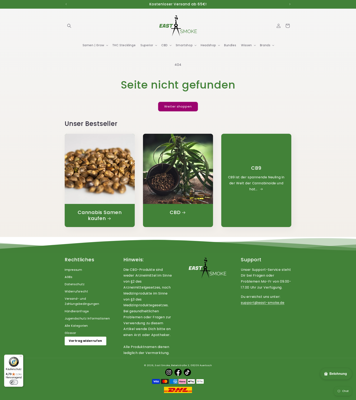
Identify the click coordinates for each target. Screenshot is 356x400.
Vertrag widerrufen (85, 341)
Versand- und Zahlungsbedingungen (82, 301)
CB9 (256, 168)
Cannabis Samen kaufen (100, 215)
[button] (69, 25)
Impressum (73, 270)
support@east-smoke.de (263, 302)
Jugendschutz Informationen (87, 318)
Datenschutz (75, 284)
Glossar (70, 333)
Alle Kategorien (76, 326)
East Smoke (162, 365)
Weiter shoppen (178, 106)
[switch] (14, 382)
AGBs (68, 277)
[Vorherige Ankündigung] (66, 4)
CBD (175, 212)
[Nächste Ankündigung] (289, 4)
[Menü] (20, 357)
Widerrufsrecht (76, 291)
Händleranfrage (77, 311)
